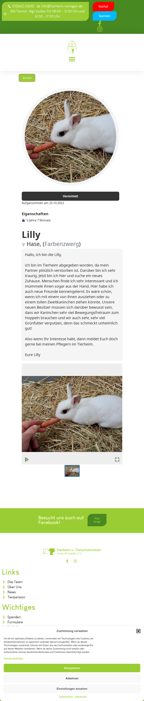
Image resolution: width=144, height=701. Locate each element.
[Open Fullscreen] (117, 459)
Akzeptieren (72, 668)
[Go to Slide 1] (72, 471)
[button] (138, 631)
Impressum (81, 696)
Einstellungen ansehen (72, 688)
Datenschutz (66, 696)
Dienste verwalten (13, 658)
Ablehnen (72, 678)
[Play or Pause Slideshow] (27, 459)
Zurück (27, 78)
